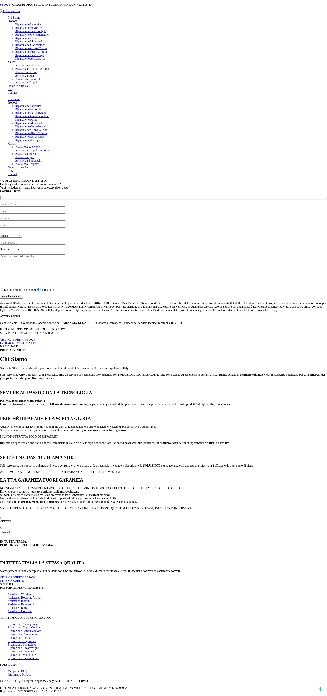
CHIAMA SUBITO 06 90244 (18, 339)
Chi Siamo (14, 17)
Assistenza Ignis (24, 75)
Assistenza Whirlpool (28, 65)
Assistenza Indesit (26, 72)
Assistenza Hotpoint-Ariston (32, 68)
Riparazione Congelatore (30, 44)
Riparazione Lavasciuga (29, 55)
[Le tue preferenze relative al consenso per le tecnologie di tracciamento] (320, 689)
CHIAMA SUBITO (12, 580)
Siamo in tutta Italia (19, 85)
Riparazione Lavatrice (28, 24)
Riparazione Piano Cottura (31, 51)
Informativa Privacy (19, 674)
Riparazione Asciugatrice (30, 58)
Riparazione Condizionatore (32, 34)
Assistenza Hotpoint (27, 82)
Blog (10, 89)
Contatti (12, 92)
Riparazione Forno (26, 38)
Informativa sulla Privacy (263, 310)
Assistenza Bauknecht (28, 79)
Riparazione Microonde (29, 41)
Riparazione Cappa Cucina (31, 48)
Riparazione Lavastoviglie (30, 31)
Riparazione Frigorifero (29, 27)
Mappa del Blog (17, 671)
